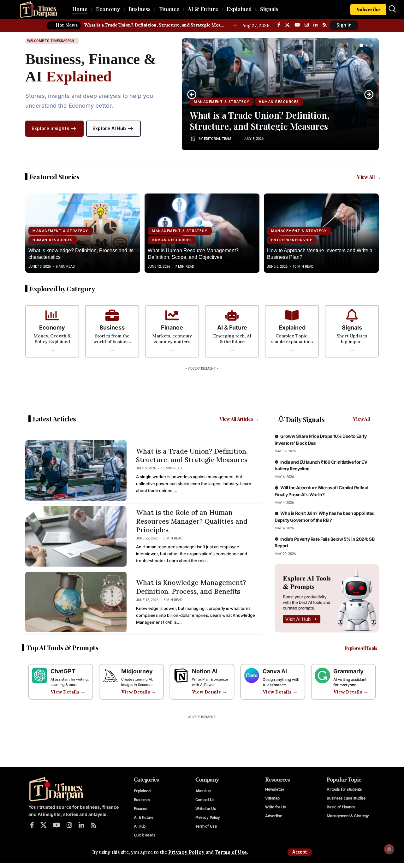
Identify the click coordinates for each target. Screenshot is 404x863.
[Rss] (325, 25)
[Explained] (292, 315)
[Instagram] (306, 25)
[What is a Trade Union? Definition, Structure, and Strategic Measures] (76, 470)
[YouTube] (297, 25)
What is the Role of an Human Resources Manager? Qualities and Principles (191, 521)
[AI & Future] (232, 315)
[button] (300, 852)
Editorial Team (217, 139)
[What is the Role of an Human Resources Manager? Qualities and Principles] (76, 536)
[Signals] (352, 315)
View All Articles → (239, 419)
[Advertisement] (202, 387)
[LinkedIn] (315, 25)
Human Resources (279, 102)
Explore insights (50, 128)
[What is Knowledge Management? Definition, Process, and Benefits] (76, 602)
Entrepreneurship (291, 240)
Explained (292, 327)
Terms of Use (231, 852)
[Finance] (172, 315)
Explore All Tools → (363, 648)
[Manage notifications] (389, 849)
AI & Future (232, 327)
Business (112, 327)
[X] (287, 25)
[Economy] (52, 315)
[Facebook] (279, 25)
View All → (369, 177)
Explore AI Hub (109, 128)
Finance (172, 327)
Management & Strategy (222, 102)
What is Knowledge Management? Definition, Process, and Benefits (191, 586)
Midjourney (137, 671)
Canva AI (275, 671)
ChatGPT (62, 671)
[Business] (112, 315)
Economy (52, 327)
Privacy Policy (186, 852)
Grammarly (348, 671)
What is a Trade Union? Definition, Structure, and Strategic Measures (155, 25)
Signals (352, 327)
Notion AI (204, 671)
